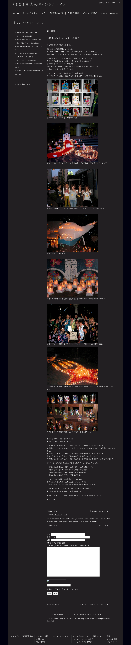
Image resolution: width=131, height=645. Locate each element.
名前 (48, 534)
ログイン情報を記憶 (57, 543)
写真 (108, 636)
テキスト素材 (112, 639)
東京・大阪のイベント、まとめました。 (28, 43)
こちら (27, 84)
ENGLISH (116, 2)
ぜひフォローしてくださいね (25, 56)
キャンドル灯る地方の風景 (24, 36)
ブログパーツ (112, 642)
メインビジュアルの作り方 (83, 639)
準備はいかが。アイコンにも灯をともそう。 (29, 39)
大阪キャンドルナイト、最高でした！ (94, 614)
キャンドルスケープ (80, 636)
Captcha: (50, 578)
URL (48, 540)
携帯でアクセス (104, 2)
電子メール (51, 537)
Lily (48, 514)
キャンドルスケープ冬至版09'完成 (26, 60)
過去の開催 (40, 642)
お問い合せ (40, 639)
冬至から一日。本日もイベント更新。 (28, 32)
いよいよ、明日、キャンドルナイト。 (28, 53)
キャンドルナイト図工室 (82, 642)
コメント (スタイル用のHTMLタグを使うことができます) (68, 545)
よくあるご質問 (42, 636)
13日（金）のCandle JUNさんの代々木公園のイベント (68, 66)
